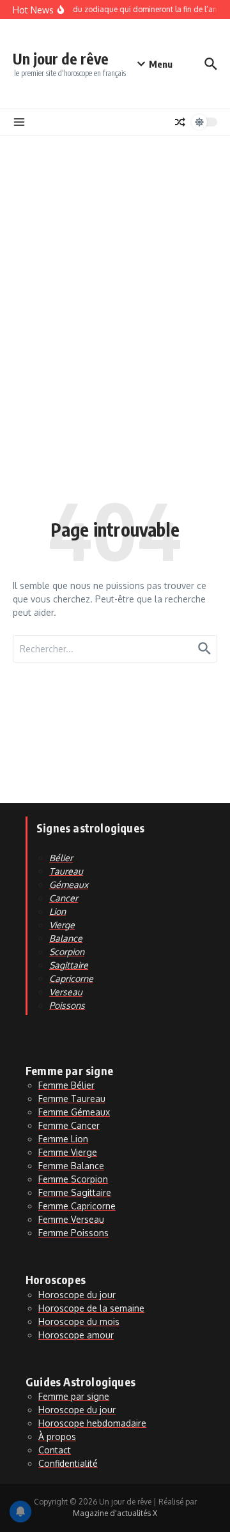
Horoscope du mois (78, 1321)
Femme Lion (63, 1138)
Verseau (65, 991)
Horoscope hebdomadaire (92, 1423)
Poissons (67, 1005)
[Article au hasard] (180, 122)
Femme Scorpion (73, 1179)
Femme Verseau (71, 1219)
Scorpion (66, 951)
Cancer (63, 897)
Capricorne (71, 978)
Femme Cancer (69, 1125)
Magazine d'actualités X (115, 1513)
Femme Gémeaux (74, 1112)
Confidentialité (68, 1463)
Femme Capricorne (77, 1205)
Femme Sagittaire (74, 1192)
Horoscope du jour (77, 1294)
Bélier (61, 857)
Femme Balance (71, 1165)
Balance (65, 938)
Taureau (66, 871)
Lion (57, 911)
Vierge (62, 924)
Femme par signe (73, 1396)
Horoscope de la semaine (91, 1308)
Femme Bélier (66, 1085)
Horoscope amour (76, 1334)
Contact (54, 1449)
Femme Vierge (67, 1152)
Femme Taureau (71, 1098)
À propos (57, 1436)
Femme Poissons (73, 1232)
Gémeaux (68, 884)
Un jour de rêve (61, 58)
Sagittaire (68, 965)
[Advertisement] (115, 257)
